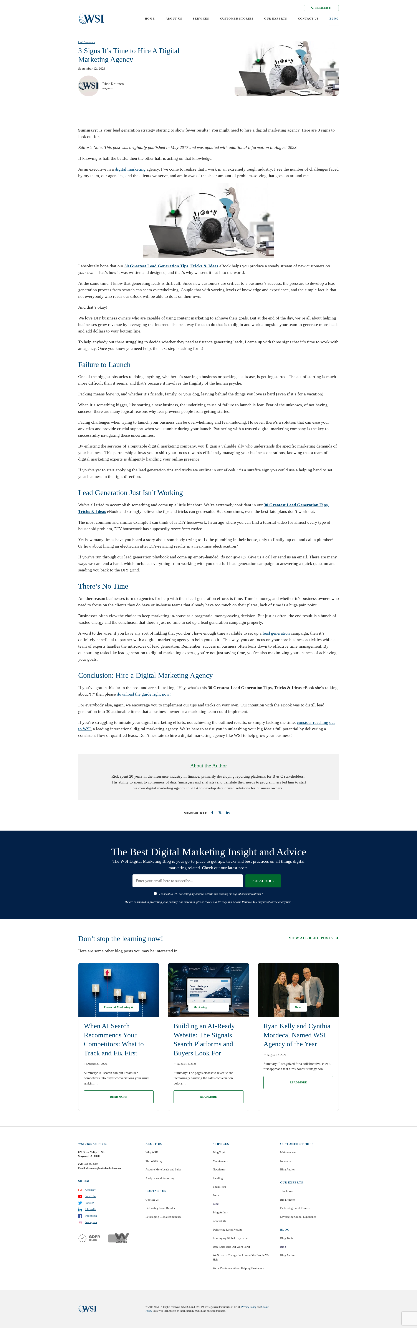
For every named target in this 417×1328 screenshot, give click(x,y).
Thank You (219, 1186)
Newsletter (219, 1169)
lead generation (276, 633)
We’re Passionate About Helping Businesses (238, 1268)
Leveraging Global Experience (164, 1216)
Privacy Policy (248, 1306)
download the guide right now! (144, 694)
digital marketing (130, 169)
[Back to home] (91, 18)
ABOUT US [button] (174, 18)
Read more (118, 1096)
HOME (150, 18)
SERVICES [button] (201, 18)
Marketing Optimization (202, 1009)
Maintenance (220, 1161)
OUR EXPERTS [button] (275, 18)
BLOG (334, 18)
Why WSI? (152, 1152)
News (298, 1007)
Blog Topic (219, 1152)
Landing (218, 1178)
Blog (216, 1203)
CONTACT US (308, 18)
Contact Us (152, 1199)
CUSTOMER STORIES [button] (236, 18)
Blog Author (220, 1212)
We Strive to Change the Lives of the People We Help (241, 1257)
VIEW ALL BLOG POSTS (311, 938)
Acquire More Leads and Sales (163, 1169)
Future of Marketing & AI (118, 1009)
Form (216, 1195)
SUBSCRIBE (263, 881)
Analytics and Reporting (160, 1178)
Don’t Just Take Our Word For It (231, 1246)
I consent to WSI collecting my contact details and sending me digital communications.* (211, 893)
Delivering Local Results (160, 1208)
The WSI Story (154, 1161)
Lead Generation (86, 42)
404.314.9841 (323, 8)
